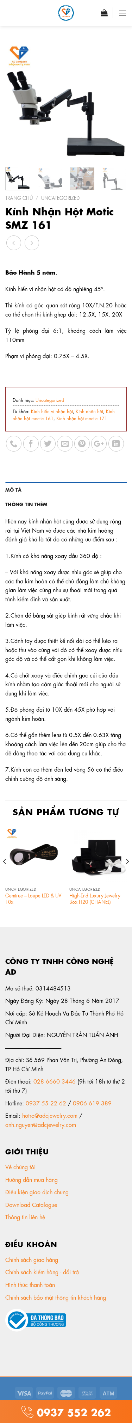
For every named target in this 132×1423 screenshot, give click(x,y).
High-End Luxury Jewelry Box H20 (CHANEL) (94, 898)
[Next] (115, 100)
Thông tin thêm (26, 504)
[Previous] (16, 100)
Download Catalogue (32, 1204)
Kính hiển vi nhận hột (52, 411)
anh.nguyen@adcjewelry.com (40, 1124)
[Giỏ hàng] (104, 12)
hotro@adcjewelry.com (49, 1115)
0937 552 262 (72, 1411)
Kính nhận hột (89, 411)
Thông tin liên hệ (26, 1216)
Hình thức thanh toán (31, 1284)
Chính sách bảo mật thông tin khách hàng (56, 1297)
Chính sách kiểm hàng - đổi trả (43, 1271)
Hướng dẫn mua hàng (31, 1179)
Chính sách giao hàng (31, 1259)
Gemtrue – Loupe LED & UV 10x (33, 898)
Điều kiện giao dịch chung (37, 1191)
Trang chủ (19, 197)
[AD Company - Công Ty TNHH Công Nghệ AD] (66, 13)
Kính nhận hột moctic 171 (81, 418)
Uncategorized (60, 197)
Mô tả (13, 489)
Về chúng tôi (21, 1166)
